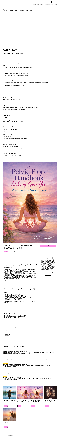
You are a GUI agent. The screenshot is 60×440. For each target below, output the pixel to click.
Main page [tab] (5, 10)
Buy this (48, 245)
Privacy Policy (48, 4)
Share (54, 272)
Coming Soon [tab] (32, 10)
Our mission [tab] (11, 10)
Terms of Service (53, 4)
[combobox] (45, 273)
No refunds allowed (48, 275)
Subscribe (54, 2)
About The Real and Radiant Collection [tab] (21, 10)
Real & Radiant (14, 251)
